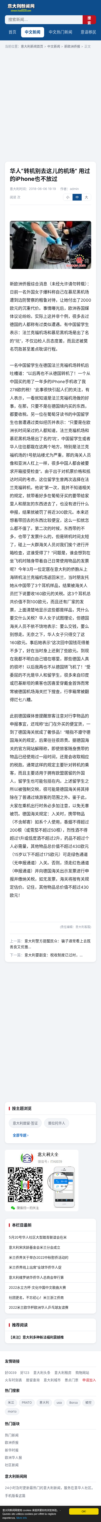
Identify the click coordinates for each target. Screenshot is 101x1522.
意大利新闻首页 (32, 46)
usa (59, 1402)
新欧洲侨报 (72, 46)
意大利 (44, 1402)
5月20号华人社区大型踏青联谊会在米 (38, 1237)
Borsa (73, 1402)
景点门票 (71, 1380)
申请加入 (89, 1380)
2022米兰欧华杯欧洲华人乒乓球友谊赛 (38, 1307)
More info (21, 1518)
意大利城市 (52, 1380)
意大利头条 (41, 1373)
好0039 (10, 1373)
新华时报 (12, 1450)
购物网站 (82, 1373)
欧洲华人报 (13, 1458)
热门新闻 (12, 1435)
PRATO (27, 1402)
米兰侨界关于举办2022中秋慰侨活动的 (38, 1257)
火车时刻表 (13, 1380)
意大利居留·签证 (25, 1123)
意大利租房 (63, 1373)
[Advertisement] (50, 105)
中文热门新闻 (60, 32)
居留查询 (33, 1380)
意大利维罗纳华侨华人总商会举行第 (36, 1277)
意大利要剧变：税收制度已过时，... (54, 955)
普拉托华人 (56, 1123)
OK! (84, 1511)
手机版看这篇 (15, 1496)
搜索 (89, 20)
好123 (24, 1373)
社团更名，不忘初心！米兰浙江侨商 (36, 1297)
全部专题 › (20, 1135)
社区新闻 (12, 1465)
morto (12, 1411)
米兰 (11, 1402)
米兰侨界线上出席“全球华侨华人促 (35, 1267)
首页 (12, 32)
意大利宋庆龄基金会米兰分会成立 (34, 1247)
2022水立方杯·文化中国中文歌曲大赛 (37, 1287)
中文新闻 (32, 32)
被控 (88, 1402)
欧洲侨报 (12, 1442)
